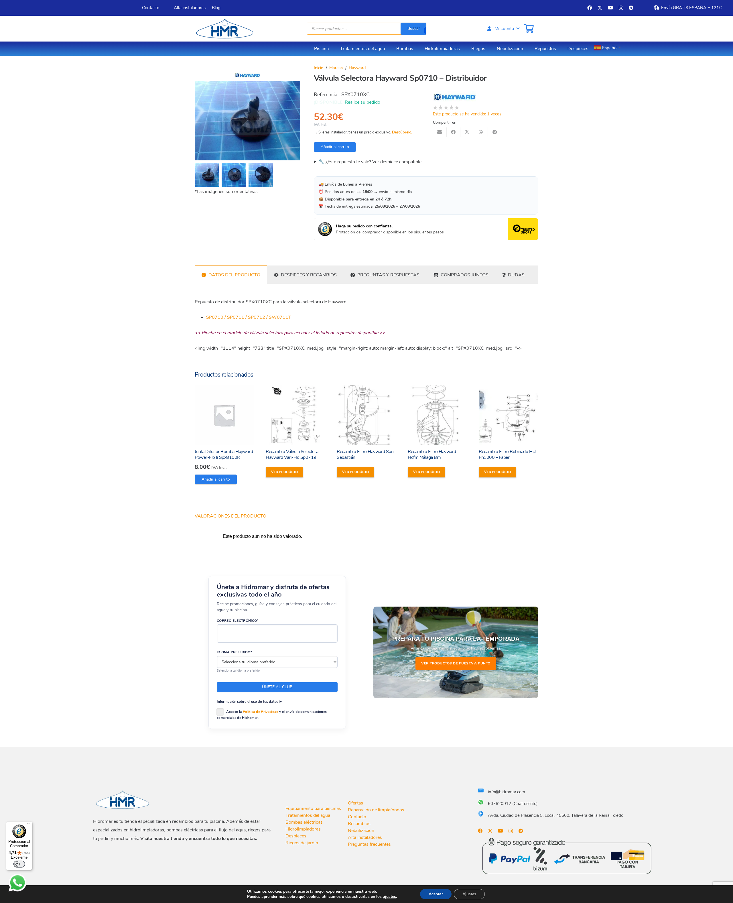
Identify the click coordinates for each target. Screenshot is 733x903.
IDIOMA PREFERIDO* (234, 652)
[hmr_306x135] (224, 29)
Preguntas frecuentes (369, 844)
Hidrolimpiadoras (303, 829)
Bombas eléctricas (304, 822)
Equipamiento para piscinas (313, 808)
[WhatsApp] (17, 883)
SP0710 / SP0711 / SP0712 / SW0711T (248, 317)
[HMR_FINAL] (123, 799)
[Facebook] (589, 7)
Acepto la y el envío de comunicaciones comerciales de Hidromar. (272, 714)
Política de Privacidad (260, 711)
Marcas (336, 68)
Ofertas (355, 803)
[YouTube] (610, 7)
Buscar (413, 28)
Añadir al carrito (335, 146)
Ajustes (469, 894)
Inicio (318, 68)
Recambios (359, 824)
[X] (600, 7)
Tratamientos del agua (307, 815)
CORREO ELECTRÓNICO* (238, 620)
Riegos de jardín (301, 843)
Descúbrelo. (402, 132)
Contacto (357, 817)
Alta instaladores (365, 837)
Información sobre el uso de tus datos (247, 701)
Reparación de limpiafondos (376, 810)
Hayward (357, 68)
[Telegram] (631, 7)
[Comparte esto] (453, 132)
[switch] (19, 864)
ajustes (389, 896)
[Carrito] (528, 29)
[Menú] (28, 824)
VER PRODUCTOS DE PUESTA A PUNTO (455, 663)
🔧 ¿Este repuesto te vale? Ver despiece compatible (370, 162)
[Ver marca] (248, 77)
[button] (503, 28)
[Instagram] (621, 8)
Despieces (295, 836)
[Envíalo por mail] (440, 132)
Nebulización (361, 830)
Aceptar (436, 894)
